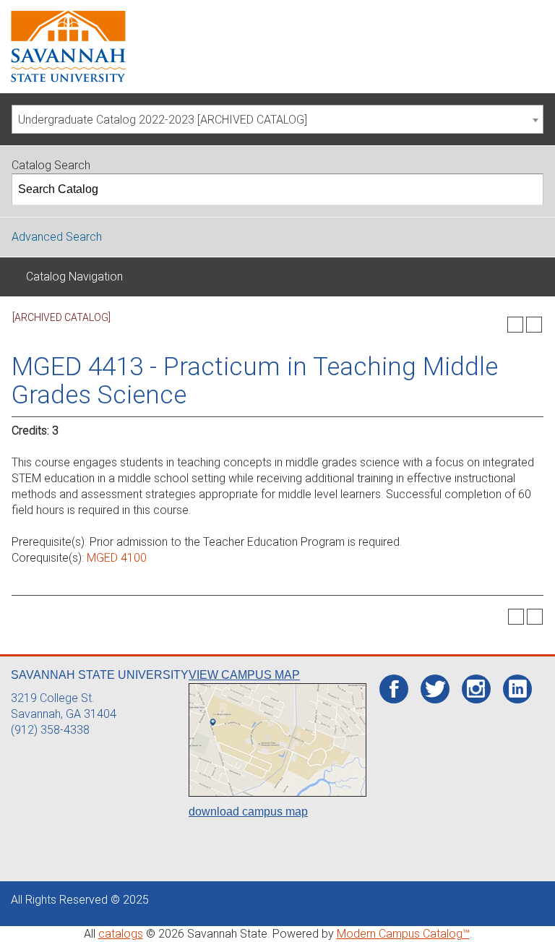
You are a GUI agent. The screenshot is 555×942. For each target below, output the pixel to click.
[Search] (528, 189)
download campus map (248, 811)
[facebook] (394, 689)
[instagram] (476, 689)
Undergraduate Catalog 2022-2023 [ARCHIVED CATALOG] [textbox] (162, 120)
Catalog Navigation (74, 276)
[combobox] (277, 119)
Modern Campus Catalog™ (403, 934)
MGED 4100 (117, 558)
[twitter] (435, 689)
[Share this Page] (496, 325)
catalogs (120, 934)
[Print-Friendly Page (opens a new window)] (515, 325)
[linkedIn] (518, 689)
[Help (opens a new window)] (534, 325)
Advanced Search (57, 237)
